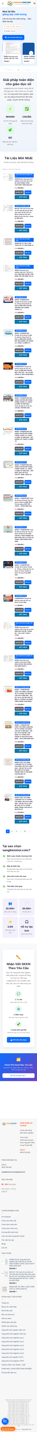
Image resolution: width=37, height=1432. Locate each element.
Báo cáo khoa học (8, 1314)
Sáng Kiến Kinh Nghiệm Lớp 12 (18, 1414)
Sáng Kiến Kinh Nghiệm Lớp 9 (18, 1408)
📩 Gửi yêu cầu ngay (18, 1040)
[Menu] (3, 3)
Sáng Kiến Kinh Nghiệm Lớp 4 (13, 1349)
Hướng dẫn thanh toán (10, 1232)
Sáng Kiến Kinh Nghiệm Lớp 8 (18, 1407)
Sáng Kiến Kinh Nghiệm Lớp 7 (18, 1406)
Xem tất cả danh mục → (18, 1075)
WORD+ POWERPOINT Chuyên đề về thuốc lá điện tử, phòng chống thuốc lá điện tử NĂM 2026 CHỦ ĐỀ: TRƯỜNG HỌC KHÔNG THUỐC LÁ (11, 57)
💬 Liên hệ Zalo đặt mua (13, 37)
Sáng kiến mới (26, 1429)
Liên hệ (4, 1248)
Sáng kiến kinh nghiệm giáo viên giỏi (18, 1400)
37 (25, 831)
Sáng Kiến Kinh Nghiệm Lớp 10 (18, 1411)
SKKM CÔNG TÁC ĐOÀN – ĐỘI (13, 1365)
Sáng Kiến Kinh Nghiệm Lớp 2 (13, 1341)
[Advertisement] (18, 1100)
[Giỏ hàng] (34, 3)
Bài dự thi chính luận (9, 1307)
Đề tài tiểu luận (7, 1310)
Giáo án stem (6, 1318)
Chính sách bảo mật (9, 1221)
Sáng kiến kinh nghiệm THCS (12, 1357)
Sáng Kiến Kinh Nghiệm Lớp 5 (13, 1353)
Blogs (4, 1244)
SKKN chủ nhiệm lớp (9, 1326)
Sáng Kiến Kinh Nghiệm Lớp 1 (13, 1338)
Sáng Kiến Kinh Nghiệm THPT (13, 1361)
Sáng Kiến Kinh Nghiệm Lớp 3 (13, 1345)
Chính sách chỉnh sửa (10, 1228)
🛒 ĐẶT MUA (22, 197)
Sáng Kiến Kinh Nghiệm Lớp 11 (18, 1413)
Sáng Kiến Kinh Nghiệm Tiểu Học (14, 1334)
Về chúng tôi (6, 1217)
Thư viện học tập (8, 1240)
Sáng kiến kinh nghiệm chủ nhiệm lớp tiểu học (18, 1425)
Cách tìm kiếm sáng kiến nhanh (13, 1236)
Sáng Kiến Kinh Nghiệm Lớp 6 (18, 1404)
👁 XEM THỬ (19, 192)
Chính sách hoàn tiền (9, 1224)
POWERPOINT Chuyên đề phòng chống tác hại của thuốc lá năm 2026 (23, 600)
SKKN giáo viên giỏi (9, 1322)
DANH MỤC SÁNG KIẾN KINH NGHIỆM (16, 1369)
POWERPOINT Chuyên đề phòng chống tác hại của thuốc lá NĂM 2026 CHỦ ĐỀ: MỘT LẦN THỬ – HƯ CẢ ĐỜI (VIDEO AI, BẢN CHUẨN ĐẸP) (24, 370)
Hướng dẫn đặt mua (9, 1372)
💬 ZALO (27, 192)
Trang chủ (5, 1303)
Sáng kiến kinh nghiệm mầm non (13, 1330)
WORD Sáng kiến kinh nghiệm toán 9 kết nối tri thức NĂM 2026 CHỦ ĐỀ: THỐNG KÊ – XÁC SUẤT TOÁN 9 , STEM (24, 631)
